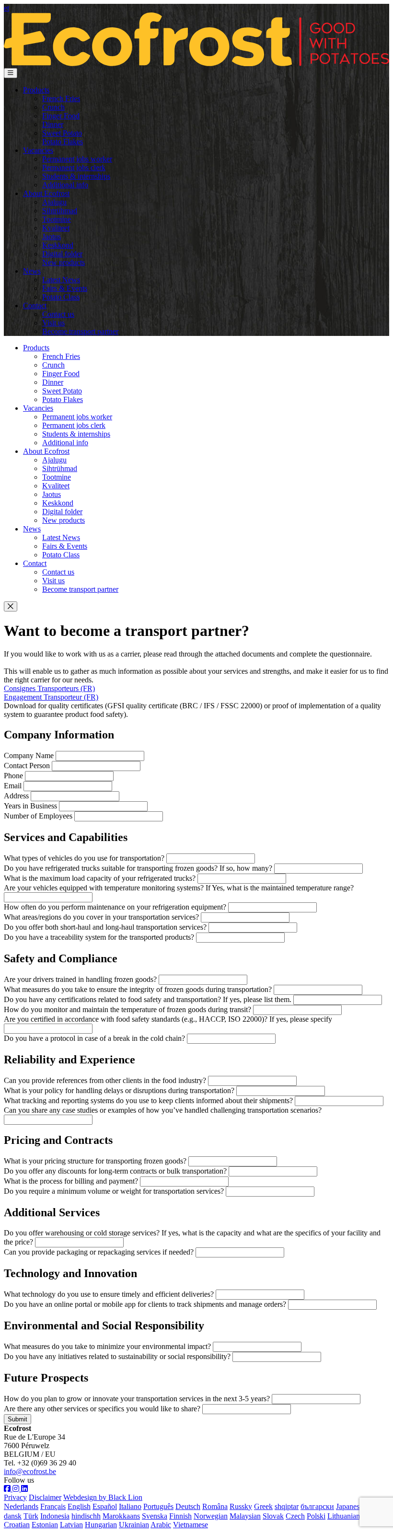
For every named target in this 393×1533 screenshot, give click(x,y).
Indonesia (54, 1516)
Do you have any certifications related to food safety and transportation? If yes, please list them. (147, 999)
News (32, 271)
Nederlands (21, 1506)
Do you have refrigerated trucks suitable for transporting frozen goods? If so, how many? (138, 868)
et (6, 8)
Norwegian (211, 1516)
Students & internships (76, 176)
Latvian (71, 1525)
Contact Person (27, 765)
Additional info (65, 185)
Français (53, 1506)
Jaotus (51, 236)
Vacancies (38, 150)
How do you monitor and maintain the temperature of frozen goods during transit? (127, 1009)
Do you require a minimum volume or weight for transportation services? (114, 1191)
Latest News (61, 280)
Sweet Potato (62, 133)
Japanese (349, 1506)
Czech (295, 1516)
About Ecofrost (46, 193)
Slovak (273, 1516)
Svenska (154, 1516)
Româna (215, 1506)
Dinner (52, 124)
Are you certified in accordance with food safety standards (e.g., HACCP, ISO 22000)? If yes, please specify (168, 1019)
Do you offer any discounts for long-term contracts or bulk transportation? (115, 1171)
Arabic (160, 1525)
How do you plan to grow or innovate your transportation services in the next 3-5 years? (137, 1399)
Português (158, 1506)
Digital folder (62, 254)
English (79, 1506)
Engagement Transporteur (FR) (51, 697)
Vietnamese (190, 1525)
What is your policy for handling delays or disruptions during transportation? (119, 1090)
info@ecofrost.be (30, 1471)
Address (16, 796)
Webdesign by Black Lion (102, 1497)
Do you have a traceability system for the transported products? (99, 937)
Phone (13, 776)
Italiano (130, 1506)
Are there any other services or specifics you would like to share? (102, 1409)
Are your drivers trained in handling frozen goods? (80, 979)
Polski (316, 1516)
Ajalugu (54, 202)
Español (104, 1506)
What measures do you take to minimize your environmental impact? (107, 1346)
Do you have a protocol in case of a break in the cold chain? (94, 1038)
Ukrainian (134, 1525)
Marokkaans (121, 1516)
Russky (241, 1506)
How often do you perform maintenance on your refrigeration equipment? (115, 907)
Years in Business (30, 806)
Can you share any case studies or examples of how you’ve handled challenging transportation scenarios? (163, 1110)
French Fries (61, 98)
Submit (17, 1419)
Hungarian (101, 1525)
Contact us (58, 314)
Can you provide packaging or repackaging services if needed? (99, 1252)
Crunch (53, 107)
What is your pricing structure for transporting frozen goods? (95, 1161)
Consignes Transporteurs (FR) (49, 688)
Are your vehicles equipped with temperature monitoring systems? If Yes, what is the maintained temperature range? (179, 888)
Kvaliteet (55, 228)
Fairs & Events (64, 288)
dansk (13, 1516)
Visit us (53, 323)
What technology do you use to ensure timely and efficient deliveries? (109, 1294)
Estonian (45, 1525)
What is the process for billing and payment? (71, 1181)
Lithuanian (343, 1516)
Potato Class (61, 297)
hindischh (86, 1516)
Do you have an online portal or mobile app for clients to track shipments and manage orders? (145, 1304)
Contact (34, 305)
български (317, 1506)
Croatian (17, 1525)
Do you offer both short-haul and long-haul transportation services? (105, 927)
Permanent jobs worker (77, 159)
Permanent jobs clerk (73, 167)
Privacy (15, 1497)
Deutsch (187, 1506)
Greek (263, 1506)
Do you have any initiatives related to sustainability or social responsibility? (117, 1356)
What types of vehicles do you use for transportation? (84, 858)
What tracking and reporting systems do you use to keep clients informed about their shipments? (148, 1100)
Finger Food (61, 116)
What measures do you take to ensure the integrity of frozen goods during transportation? (138, 989)
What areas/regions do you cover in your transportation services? (101, 917)
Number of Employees (38, 816)
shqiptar (287, 1506)
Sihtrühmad (59, 211)
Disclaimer (45, 1497)
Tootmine (56, 219)
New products (63, 262)
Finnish (180, 1516)
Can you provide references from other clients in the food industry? (105, 1080)
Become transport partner (80, 331)
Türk (30, 1516)
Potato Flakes (62, 142)
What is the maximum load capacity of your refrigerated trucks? (100, 878)
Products (36, 90)
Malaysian (245, 1516)
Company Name (29, 755)
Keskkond (57, 245)
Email (13, 786)
